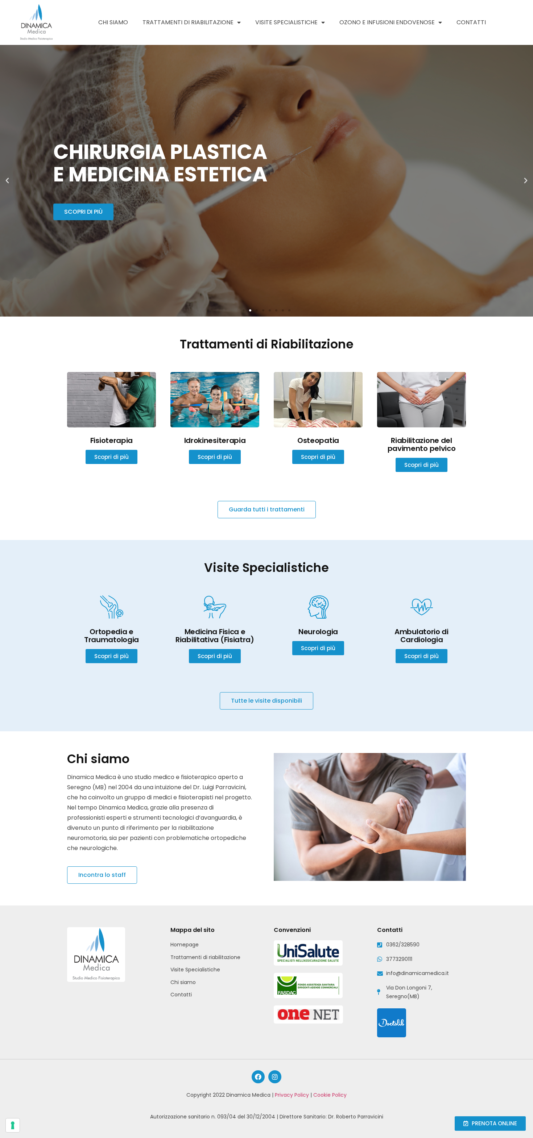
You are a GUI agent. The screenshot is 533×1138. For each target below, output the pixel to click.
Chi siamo (113, 22)
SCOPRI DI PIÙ (83, 212)
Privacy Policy (292, 1095)
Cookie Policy (330, 1095)
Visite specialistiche (286, 22)
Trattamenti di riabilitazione (188, 22)
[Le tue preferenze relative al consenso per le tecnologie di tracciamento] (13, 1125)
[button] (244, 310)
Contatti (471, 22)
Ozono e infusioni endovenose (387, 22)
